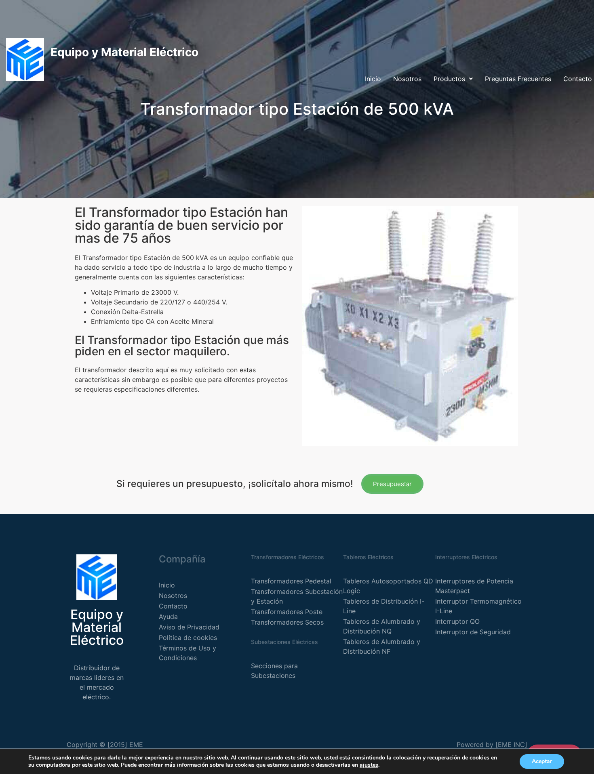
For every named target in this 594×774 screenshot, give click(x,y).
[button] (453, 78)
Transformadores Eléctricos (287, 557)
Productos (449, 79)
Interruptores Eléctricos (466, 557)
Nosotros (407, 79)
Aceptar (542, 761)
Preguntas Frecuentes (518, 79)
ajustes (369, 765)
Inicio (373, 79)
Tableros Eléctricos (368, 557)
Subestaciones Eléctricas (284, 641)
